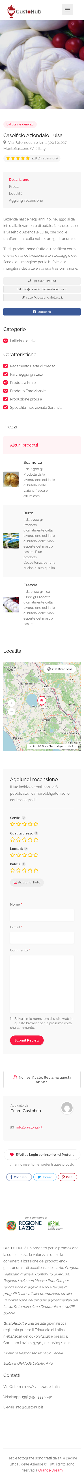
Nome (16, 904)
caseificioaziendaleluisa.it (44, 297)
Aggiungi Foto (29, 882)
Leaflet (32, 746)
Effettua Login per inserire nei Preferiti (45, 1154)
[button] (11, 703)
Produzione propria (26, 399)
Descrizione (19, 180)
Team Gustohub (26, 1110)
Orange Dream (50, 1470)
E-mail (16, 927)
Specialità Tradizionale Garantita (36, 407)
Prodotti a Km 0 (23, 383)
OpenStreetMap (52, 746)
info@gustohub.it (29, 1127)
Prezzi (14, 186)
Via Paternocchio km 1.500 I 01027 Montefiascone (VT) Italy (35, 145)
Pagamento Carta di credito (33, 366)
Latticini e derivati (20, 124)
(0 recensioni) (45, 158)
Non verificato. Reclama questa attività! (44, 1080)
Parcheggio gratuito (26, 374)
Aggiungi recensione (26, 200)
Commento (20, 950)
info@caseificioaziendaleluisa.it (44, 289)
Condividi (20, 1177)
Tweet (47, 1177)
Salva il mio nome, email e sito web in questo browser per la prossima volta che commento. (41, 1023)
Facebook (43, 311)
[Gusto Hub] (23, 11)
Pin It (68, 1177)
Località (15, 193)
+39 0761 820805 (44, 281)
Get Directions (62, 669)
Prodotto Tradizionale (28, 391)
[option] (42, 64)
